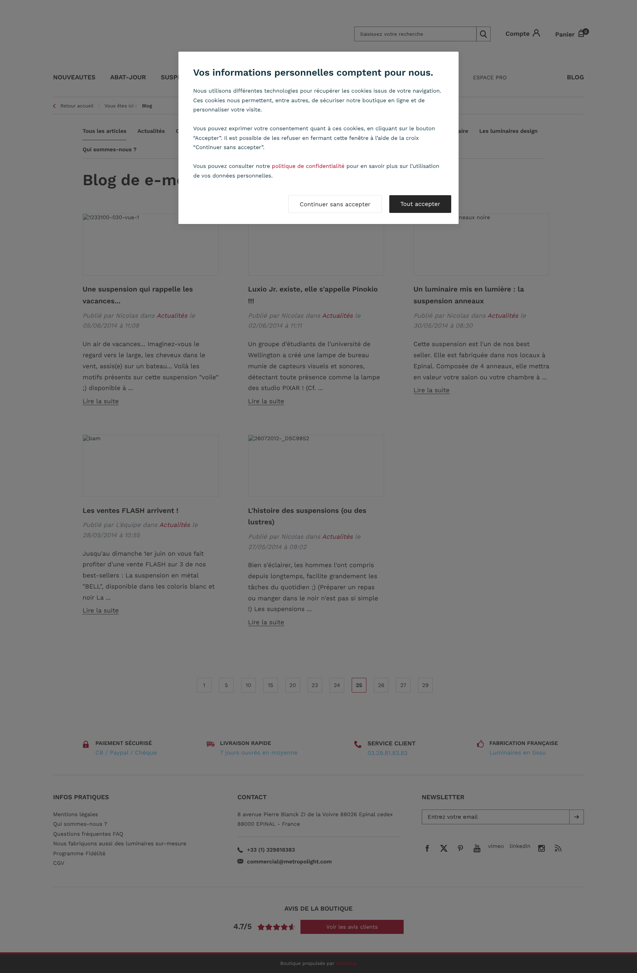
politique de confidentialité (308, 166)
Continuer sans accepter (335, 204)
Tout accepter (420, 203)
